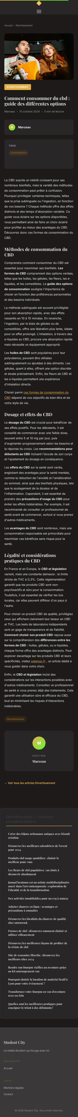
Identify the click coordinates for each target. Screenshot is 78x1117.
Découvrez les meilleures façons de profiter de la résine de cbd (37, 945)
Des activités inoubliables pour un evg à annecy (38, 898)
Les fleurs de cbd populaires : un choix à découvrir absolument (33, 872)
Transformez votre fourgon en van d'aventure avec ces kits (36, 993)
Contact (8, 1094)
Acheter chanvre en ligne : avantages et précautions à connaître (33, 908)
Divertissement (24, 25)
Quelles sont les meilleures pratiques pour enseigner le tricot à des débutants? (35, 1006)
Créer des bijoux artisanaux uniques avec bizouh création (39, 835)
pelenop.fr (38, 661)
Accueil (8, 25)
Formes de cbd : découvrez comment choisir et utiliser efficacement (37, 933)
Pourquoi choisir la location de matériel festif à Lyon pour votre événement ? (38, 981)
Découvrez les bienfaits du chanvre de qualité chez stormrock (37, 920)
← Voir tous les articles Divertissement (29, 783)
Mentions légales (14, 1087)
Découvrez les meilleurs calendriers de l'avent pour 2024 (37, 847)
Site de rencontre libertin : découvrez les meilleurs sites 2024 (34, 957)
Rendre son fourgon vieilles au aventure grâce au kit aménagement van (37, 969)
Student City (14, 1042)
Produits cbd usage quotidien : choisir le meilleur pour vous (33, 860)
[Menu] (39, 11)
